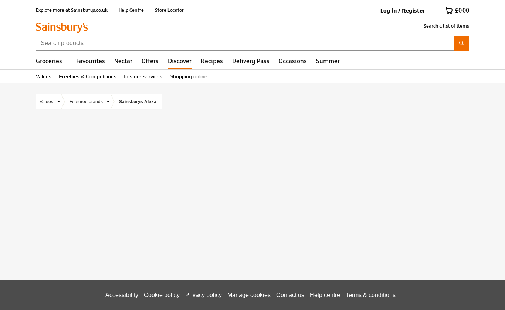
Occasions (293, 60)
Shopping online (188, 76)
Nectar (123, 60)
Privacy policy (203, 295)
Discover (180, 60)
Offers (150, 60)
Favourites (90, 60)
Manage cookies (249, 295)
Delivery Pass (251, 60)
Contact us (290, 295)
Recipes (212, 60)
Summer (328, 60)
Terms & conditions (371, 295)
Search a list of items (446, 26)
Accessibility (121, 295)
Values (43, 76)
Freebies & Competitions (87, 76)
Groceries (49, 60)
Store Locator (169, 10)
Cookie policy (162, 295)
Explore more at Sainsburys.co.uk (72, 10)
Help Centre (131, 10)
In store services (143, 76)
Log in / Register (402, 10)
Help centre (325, 295)
